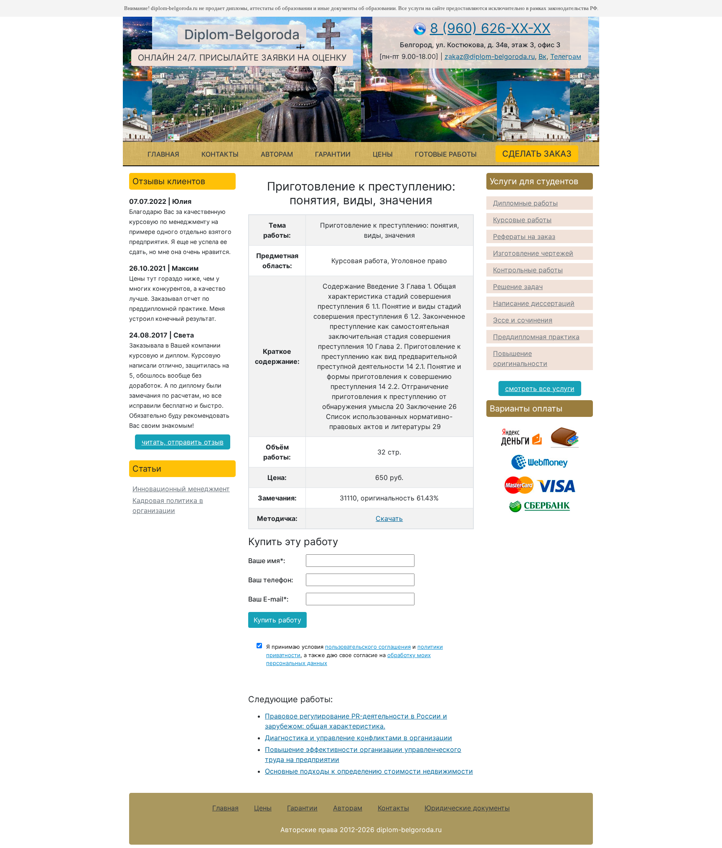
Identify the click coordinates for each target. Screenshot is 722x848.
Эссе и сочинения (522, 320)
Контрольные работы (528, 270)
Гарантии (333, 154)
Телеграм (565, 56)
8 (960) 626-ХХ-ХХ (490, 28)
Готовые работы (446, 154)
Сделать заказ (537, 154)
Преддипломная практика (536, 337)
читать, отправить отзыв (183, 442)
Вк (543, 56)
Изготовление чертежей (533, 253)
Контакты (220, 154)
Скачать (389, 518)
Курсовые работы (522, 220)
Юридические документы (467, 808)
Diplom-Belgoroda (242, 34)
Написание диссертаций (534, 303)
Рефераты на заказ (524, 236)
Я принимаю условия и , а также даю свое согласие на (354, 654)
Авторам (277, 154)
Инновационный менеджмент (181, 489)
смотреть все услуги (540, 388)
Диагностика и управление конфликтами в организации (358, 738)
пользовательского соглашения (368, 646)
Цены (383, 154)
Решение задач (518, 286)
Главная (163, 154)
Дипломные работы (525, 203)
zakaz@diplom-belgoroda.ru (490, 56)
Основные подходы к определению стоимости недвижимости (369, 771)
